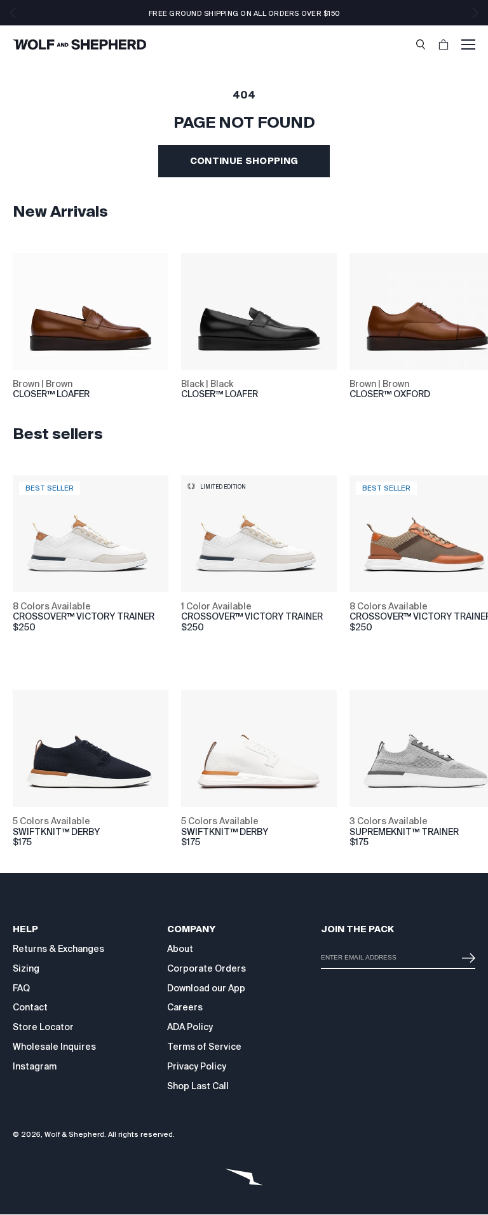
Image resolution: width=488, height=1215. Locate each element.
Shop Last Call (198, 1086)
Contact (30, 1007)
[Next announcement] (475, 12)
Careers (185, 1007)
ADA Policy (190, 1027)
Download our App (206, 988)
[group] (27, 612)
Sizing (26, 968)
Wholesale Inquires (54, 1046)
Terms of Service (204, 1046)
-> (466, 953)
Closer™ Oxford (389, 394)
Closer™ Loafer (51, 394)
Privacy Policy (196, 1066)
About (180, 948)
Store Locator (43, 1027)
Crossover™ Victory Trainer (252, 616)
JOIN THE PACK (357, 929)
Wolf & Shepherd (74, 1134)
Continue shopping (244, 161)
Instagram (35, 1066)
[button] (421, 44)
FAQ (21, 988)
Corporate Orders (206, 968)
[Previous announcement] (12, 12)
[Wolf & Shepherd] (79, 44)
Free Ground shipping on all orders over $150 (244, 13)
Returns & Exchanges (58, 948)
